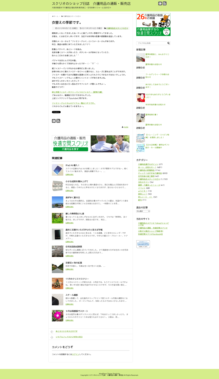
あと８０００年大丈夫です (67, 331)
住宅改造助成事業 (74, 247)
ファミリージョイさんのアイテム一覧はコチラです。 (74, 103)
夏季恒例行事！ (151, 115)
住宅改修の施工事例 (146, 176)
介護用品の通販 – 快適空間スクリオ (153, 228)
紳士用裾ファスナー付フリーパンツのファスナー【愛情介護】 (77, 92)
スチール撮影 (72, 295)
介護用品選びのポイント (148, 164)
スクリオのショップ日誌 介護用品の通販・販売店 (91, 3)
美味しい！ (142, 194)
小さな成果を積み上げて (77, 181)
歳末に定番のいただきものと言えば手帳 (84, 230)
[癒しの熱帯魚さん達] (57, 223)
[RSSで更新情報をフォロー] (165, 4)
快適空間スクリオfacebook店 (150, 234)
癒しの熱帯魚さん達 (75, 214)
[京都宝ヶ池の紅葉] (57, 272)
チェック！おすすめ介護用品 (150, 173)
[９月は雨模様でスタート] (57, 321)
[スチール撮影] (57, 305)
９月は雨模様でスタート (77, 311)
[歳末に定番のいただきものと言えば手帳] (57, 239)
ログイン (75, 354)
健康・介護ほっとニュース (149, 185)
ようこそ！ (142, 191)
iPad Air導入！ (73, 165)
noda (126, 127)
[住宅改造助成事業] (57, 256)
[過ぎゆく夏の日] (57, 207)
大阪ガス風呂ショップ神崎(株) (150, 231)
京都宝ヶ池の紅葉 (74, 263)
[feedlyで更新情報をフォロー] (160, 4)
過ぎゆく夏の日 (73, 198)
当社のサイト (143, 182)
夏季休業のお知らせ (153, 64)
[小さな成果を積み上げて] (57, 191)
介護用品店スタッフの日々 (117, 28)
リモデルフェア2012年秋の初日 (69, 337)
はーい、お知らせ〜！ (147, 167)
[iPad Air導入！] (57, 175)
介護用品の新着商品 (146, 170)
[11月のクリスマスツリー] (57, 288)
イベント (141, 188)
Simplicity (116, 373)
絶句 (140, 200)
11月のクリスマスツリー (77, 279)
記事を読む (70, 174)
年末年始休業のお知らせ (155, 104)
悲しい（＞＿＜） (145, 197)
